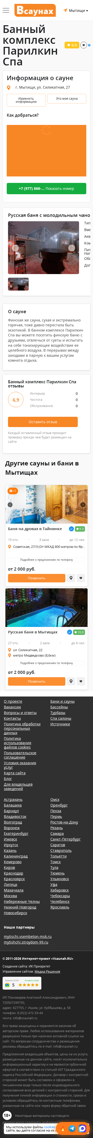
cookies (50, 1127)
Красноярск (14, 879)
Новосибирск (15, 913)
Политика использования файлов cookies (17, 742)
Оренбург (59, 805)
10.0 (81, 632)
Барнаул (11, 811)
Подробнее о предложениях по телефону (46, 560)
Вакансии (12, 707)
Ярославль (59, 907)
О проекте (13, 701)
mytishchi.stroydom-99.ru (26, 942)
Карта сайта (15, 773)
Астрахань (13, 799)
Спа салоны (60, 718)
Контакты (12, 718)
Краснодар (13, 873)
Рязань (56, 828)
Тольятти (58, 856)
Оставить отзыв (43, 421)
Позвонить (36, 578)
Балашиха (13, 805)
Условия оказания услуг (20, 765)
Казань (10, 850)
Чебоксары (60, 896)
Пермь (56, 816)
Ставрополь (61, 850)
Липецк (10, 884)
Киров (9, 867)
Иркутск (11, 845)
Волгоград (13, 822)
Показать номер (46, 188)
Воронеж (12, 828)
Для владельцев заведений (18, 786)
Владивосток (15, 816)
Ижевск (10, 839)
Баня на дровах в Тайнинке (35, 528)
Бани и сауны (62, 701)
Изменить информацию (26, 100)
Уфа (53, 884)
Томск (55, 862)
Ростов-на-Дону (64, 822)
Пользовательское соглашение (20, 755)
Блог (8, 778)
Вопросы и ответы (20, 712)
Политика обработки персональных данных (22, 728)
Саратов (57, 845)
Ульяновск (59, 879)
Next (71, 248)
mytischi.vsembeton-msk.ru (28, 936)
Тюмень (57, 873)
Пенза (55, 811)
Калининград (16, 856)
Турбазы (57, 712)
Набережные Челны (22, 901)
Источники (60, 724)
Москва (10, 896)
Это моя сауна (67, 98)
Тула (54, 867)
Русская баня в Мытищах (32, 632)
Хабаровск (59, 890)
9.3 (81, 529)
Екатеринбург (16, 833)
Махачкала (14, 890)
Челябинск (59, 901)
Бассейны (59, 707)
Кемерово (12, 862)
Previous (15, 248)
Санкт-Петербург (65, 839)
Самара (57, 833)
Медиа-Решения (47, 971)
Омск (54, 799)
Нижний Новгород (20, 907)
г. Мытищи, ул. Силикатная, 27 (43, 87)
